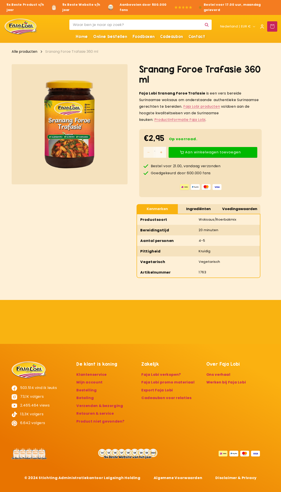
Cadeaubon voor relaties (166, 398)
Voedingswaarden (239, 208)
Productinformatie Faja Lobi (179, 119)
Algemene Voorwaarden (178, 477)
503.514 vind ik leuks (38, 387)
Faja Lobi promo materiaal (168, 382)
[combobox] (140, 25)
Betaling (85, 398)
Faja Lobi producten (201, 106)
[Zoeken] (207, 25)
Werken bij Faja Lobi (226, 382)
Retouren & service (95, 413)
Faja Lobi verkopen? (161, 374)
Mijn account (89, 382)
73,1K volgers (31, 396)
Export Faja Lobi (157, 390)
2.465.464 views (34, 405)
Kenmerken (157, 208)
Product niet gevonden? (100, 421)
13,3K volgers (31, 414)
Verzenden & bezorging (99, 405)
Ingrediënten (198, 208)
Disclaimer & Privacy (236, 477)
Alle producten (24, 51)
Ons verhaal (218, 374)
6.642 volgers (32, 422)
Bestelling (86, 390)
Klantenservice (91, 374)
